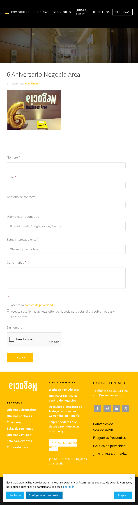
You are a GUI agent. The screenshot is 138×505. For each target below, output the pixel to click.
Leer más (68, 487)
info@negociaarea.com (108, 395)
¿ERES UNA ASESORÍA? (110, 454)
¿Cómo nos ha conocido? (25, 216)
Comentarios (16, 262)
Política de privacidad (109, 445)
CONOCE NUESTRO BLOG (63, 445)
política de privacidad (38, 305)
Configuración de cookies (44, 495)
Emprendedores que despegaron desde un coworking (64, 426)
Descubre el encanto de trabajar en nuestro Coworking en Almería (65, 411)
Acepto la (32, 305)
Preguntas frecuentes (109, 437)
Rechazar (15, 495)
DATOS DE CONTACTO (109, 383)
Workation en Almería (64, 390)
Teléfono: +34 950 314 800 (110, 391)
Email (11, 177)
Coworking (14, 422)
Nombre (13, 157)
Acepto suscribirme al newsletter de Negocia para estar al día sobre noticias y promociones (63, 313)
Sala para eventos (19, 441)
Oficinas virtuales (19, 435)
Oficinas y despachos (21, 410)
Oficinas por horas (19, 416)
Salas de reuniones (20, 428)
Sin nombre (14, 327)
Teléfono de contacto (22, 197)
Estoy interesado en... (22, 239)
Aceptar (123, 495)
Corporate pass (17, 447)
